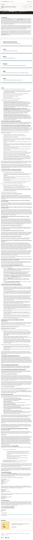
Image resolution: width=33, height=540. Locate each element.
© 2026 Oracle (2, 533)
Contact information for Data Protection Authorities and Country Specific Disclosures (16, 505)
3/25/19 (6, 515)
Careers (23, 533)
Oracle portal (22, 418)
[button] (1, 1)
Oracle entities (11, 323)
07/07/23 (8, 514)
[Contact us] (31, 1)
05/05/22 (17, 514)
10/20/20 (30, 514)
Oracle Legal (2, 4)
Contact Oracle (16, 299)
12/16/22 (11, 514)
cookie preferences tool (18, 388)
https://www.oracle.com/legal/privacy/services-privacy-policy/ (13, 113)
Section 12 (12, 461)
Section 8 (16, 458)
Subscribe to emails (27, 533)
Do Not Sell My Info (10, 533)
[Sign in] (29, 1)
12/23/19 (2, 515)
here (9, 470)
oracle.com (26, 90)
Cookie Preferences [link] (16, 533)
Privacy (7, 533)
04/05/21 (21, 514)
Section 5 (17, 372)
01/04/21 (27, 514)
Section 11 (23, 162)
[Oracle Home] (6, 1)
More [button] (23, 13)
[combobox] (18, 2)
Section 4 (26, 452)
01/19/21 (24, 514)
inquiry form (13, 396)
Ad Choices (20, 533)
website (13, 27)
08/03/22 (14, 514)
